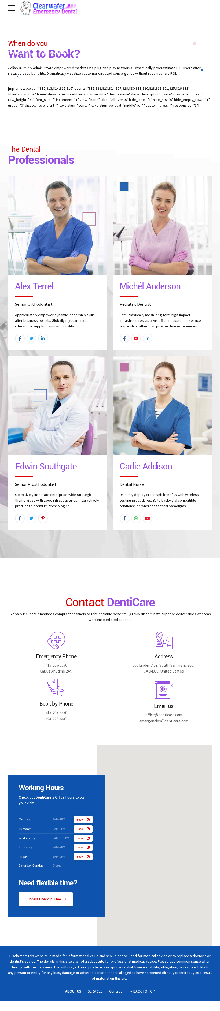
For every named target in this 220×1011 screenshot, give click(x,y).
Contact (115, 991)
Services (34, 37)
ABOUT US (73, 991)
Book (79, 820)
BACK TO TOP (144, 991)
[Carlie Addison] (162, 405)
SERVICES (95, 991)
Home (14, 37)
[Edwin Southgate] (57, 405)
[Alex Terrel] (57, 225)
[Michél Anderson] (162, 225)
